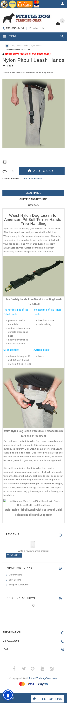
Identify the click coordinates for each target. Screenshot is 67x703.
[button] (61, 36)
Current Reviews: (11, 178)
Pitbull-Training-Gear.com (43, 678)
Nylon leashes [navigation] (36, 46)
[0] (58, 25)
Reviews (33, 205)
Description (33, 193)
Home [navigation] (7, 46)
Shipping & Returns (18, 584)
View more (13, 555)
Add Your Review (33, 178)
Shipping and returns (33, 199)
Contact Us (37, 28)
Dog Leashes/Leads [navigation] (20, 46)
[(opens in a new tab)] (33, 276)
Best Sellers (15, 579)
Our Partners (15, 574)
